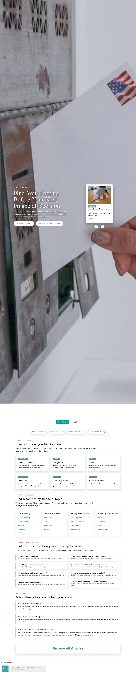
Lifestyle (21, 533)
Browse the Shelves (57, 432)
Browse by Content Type (49, 223)
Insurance (21, 529)
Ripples (76, 422)
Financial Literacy (77, 521)
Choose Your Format (39, 432)
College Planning (24, 517)
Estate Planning (23, 521)
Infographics (75, 529)
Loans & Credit (76, 517)
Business (47, 517)
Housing (21, 525)
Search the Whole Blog (97, 432)
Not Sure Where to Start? (77, 432)
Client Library (62, 422)
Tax (45, 521)
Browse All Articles (68, 648)
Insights (47, 529)
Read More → (92, 218)
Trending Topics (103, 529)
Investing (101, 517)
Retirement (48, 525)
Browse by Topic (24, 223)
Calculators (75, 525)
